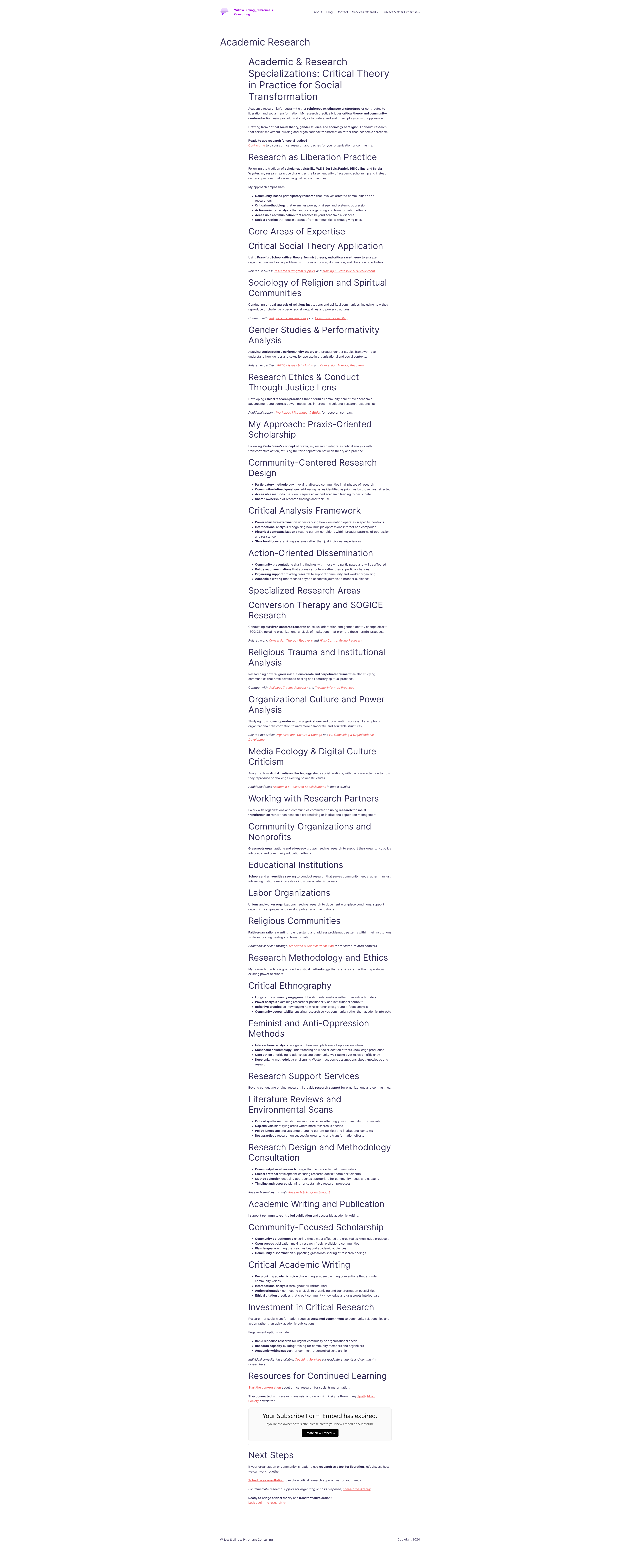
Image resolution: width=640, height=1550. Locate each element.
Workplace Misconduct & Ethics (298, 412)
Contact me (256, 145)
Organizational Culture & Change (299, 735)
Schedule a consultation (266, 1480)
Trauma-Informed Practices (334, 687)
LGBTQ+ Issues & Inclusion (294, 365)
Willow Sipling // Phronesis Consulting (246, 1539)
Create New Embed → (320, 1433)
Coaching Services (308, 1359)
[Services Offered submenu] (377, 12)
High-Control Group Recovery (341, 640)
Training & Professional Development (348, 271)
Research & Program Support (294, 271)
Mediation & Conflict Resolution (311, 946)
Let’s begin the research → (267, 1502)
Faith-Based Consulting (331, 318)
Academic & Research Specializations (299, 786)
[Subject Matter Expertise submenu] (419, 12)
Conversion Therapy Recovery (342, 365)
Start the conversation (264, 1387)
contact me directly (356, 1489)
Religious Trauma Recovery (288, 318)
